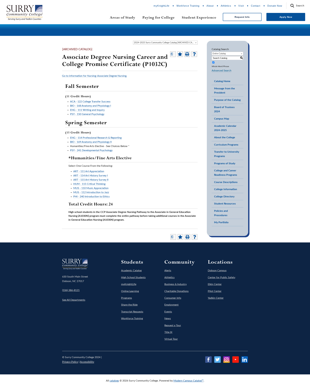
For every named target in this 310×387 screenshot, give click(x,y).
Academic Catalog (131, 270)
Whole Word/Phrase (220, 66)
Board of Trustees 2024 (224, 109)
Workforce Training (187, 5)
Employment (171, 304)
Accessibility (87, 362)
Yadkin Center (216, 298)
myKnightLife (161, 5)
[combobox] (165, 43)
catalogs (114, 380)
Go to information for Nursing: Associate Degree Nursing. (94, 76)
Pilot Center (215, 291)
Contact (255, 5)
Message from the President (224, 90)
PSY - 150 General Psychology (87, 114)
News (167, 318)
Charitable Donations (176, 291)
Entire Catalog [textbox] (219, 54)
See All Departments (73, 300)
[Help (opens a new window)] (194, 54)
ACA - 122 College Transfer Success (90, 101)
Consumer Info (172, 298)
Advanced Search (221, 70)
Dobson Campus (217, 270)
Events (168, 311)
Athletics (226, 5)
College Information (225, 189)
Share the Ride (129, 304)
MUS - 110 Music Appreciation (90, 188)
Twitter (217, 359)
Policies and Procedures (221, 213)
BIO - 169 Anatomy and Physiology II (91, 142)
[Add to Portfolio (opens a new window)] (180, 54)
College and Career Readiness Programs (225, 172)
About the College (224, 137)
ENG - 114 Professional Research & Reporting (96, 137)
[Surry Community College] (31, 13)
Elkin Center (215, 284)
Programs (126, 298)
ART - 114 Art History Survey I (90, 175)
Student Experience (199, 17)
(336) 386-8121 (71, 290)
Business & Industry (175, 284)
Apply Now (285, 17)
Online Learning (130, 291)
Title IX (168, 332)
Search (300, 5)
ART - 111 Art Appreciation (88, 171)
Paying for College (158, 17)
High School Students (133, 277)
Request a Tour (172, 325)
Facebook (208, 359)
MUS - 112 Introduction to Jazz (91, 192)
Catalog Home (222, 81)
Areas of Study (122, 17)
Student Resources (225, 203)
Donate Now (274, 5)
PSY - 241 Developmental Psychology (91, 150)
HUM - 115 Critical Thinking (89, 184)
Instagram (226, 359)
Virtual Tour (171, 339)
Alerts (167, 270)
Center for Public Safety (221, 277)
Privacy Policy (70, 362)
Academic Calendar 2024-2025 (225, 128)
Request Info (242, 17)
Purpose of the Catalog (227, 100)
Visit (241, 5)
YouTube (235, 359)
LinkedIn (244, 359)
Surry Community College (72, 263)
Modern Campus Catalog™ (188, 380)
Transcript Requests (132, 311)
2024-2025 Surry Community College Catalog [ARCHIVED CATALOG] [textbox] (165, 43)
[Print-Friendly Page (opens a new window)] (187, 54)
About (210, 5)
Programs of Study (224, 163)
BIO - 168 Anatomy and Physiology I (90, 106)
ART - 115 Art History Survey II (90, 179)
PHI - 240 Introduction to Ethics (91, 196)
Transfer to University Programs (226, 154)
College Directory (224, 196)
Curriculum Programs (226, 144)
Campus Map (221, 118)
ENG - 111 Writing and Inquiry (87, 110)
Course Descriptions (226, 182)
